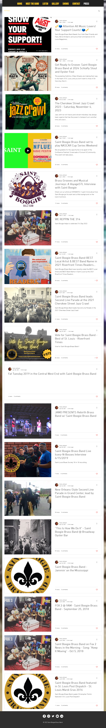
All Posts (7, 11)
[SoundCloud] (61, 716)
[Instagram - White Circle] (48, 716)
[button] (99, 11)
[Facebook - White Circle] (44, 716)
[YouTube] (57, 716)
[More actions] (97, 21)
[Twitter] (53, 716)
